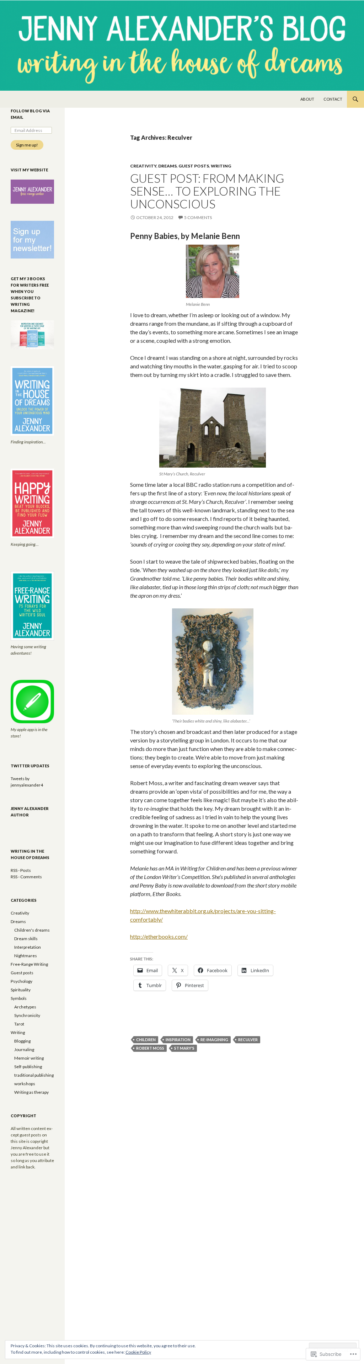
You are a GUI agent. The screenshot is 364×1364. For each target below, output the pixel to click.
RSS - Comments (26, 876)
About (307, 99)
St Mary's (184, 1048)
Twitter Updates (30, 765)
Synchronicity (27, 1015)
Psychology (21, 981)
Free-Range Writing (29, 964)
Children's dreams (32, 930)
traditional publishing (34, 1075)
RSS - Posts (21, 870)
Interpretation (27, 947)
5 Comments (198, 217)
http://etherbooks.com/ (159, 936)
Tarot (19, 1024)
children (146, 1039)
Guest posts (193, 166)
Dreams (167, 166)
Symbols (19, 998)
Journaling (24, 1049)
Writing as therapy (31, 1092)
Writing (221, 166)
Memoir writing (29, 1058)
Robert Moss (150, 1048)
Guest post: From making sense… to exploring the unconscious (207, 191)
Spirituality (21, 989)
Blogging (22, 1041)
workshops (24, 1083)
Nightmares (25, 955)
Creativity (143, 166)
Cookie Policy (138, 1352)
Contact (332, 99)
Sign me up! (27, 145)
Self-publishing (28, 1066)
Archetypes (25, 1006)
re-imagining (214, 1039)
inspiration (178, 1039)
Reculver (248, 1039)
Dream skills (26, 938)
